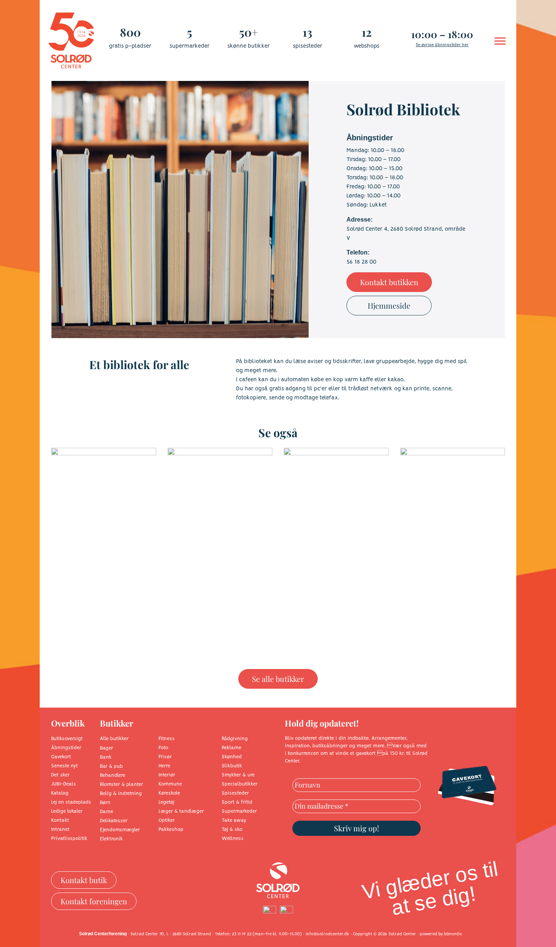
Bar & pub (111, 766)
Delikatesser (113, 821)
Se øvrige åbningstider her (442, 45)
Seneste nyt (64, 766)
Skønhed (232, 757)
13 (307, 32)
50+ (248, 32)
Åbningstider (66, 748)
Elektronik (111, 839)
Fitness (166, 739)
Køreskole (169, 793)
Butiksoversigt (67, 739)
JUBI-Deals (63, 784)
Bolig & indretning (121, 793)
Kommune (170, 784)
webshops (366, 46)
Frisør (165, 757)
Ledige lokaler (66, 811)
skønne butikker (248, 46)
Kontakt (60, 820)
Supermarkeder (239, 811)
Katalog (59, 793)
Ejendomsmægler (120, 830)
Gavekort (61, 757)
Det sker (60, 775)
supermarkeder (189, 46)
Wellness (233, 838)
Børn (105, 803)
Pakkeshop (170, 829)
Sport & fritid (237, 802)
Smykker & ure (238, 775)
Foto (163, 748)
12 (367, 32)
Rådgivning (235, 739)
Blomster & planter (121, 784)
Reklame (231, 748)
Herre (164, 766)
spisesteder (307, 46)
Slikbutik (232, 766)
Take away (234, 820)
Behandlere (112, 775)
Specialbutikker (240, 784)
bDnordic (453, 934)
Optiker (166, 820)
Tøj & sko (232, 829)
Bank (106, 757)
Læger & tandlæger (181, 811)
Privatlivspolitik (69, 838)
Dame (106, 812)
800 (130, 32)
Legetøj (166, 802)
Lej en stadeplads (71, 802)
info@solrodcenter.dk (327, 934)
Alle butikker (114, 739)
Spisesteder (235, 793)
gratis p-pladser (130, 46)
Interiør (166, 775)
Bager (106, 748)
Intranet (60, 829)
